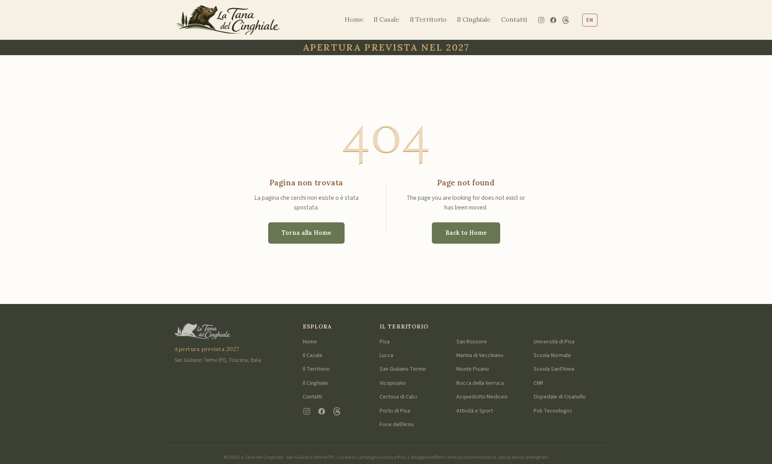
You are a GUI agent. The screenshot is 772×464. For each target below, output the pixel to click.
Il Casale (386, 19)
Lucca (386, 355)
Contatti (514, 19)
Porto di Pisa (395, 411)
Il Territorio (428, 19)
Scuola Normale (552, 355)
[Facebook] (553, 20)
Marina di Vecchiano (479, 355)
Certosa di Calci (398, 397)
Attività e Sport (474, 411)
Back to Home (466, 232)
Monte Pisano (472, 369)
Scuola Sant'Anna (554, 369)
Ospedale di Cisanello (560, 397)
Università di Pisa (554, 342)
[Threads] (565, 20)
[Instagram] (541, 20)
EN (589, 20)
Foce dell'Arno (397, 425)
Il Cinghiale (474, 19)
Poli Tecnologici (553, 411)
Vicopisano (393, 383)
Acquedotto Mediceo (481, 397)
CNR (538, 383)
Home (354, 19)
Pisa (385, 342)
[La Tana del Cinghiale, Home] (228, 20)
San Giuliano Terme (403, 369)
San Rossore (471, 342)
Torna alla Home (306, 232)
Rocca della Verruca (480, 383)
